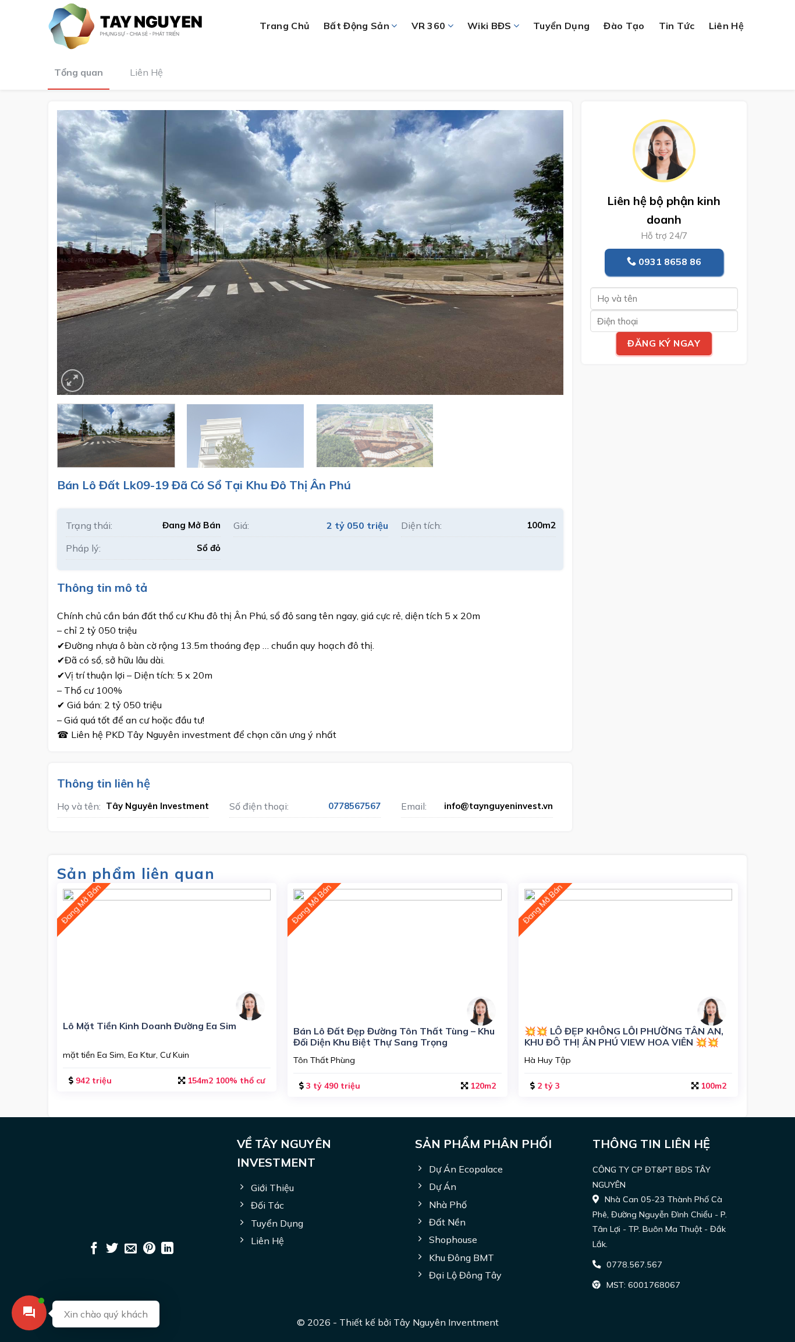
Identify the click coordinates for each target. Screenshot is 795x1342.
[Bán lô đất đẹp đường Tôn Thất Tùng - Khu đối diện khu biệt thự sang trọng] (397, 950)
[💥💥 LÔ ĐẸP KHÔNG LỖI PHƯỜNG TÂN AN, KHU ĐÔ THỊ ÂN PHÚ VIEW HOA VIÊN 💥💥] (628, 950)
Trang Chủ (285, 25)
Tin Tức (677, 25)
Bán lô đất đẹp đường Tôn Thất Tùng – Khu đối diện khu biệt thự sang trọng (394, 1037)
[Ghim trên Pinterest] (149, 1249)
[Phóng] (72, 380)
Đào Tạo (624, 25)
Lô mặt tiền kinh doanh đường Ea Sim (149, 1026)
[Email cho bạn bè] (131, 1249)
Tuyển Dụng (561, 25)
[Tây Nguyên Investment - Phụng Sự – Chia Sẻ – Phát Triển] (135, 26)
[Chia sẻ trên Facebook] (94, 1249)
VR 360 (428, 25)
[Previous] (82, 252)
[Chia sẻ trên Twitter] (112, 1249)
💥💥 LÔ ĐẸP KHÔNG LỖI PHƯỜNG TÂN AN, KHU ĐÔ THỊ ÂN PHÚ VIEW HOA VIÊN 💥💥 (623, 1037)
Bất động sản (356, 25)
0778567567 (354, 805)
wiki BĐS (489, 25)
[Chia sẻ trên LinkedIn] (167, 1249)
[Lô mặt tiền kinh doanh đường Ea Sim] (167, 947)
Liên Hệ (146, 72)
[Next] (538, 252)
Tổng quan (78, 72)
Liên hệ (726, 25)
